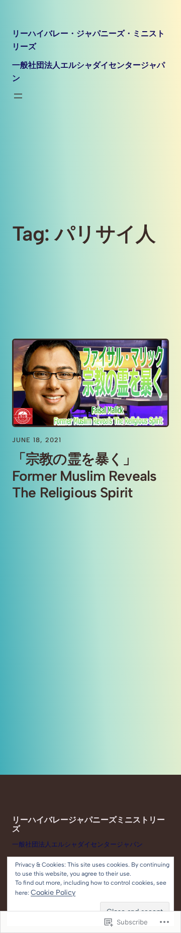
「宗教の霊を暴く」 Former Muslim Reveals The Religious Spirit (84, 476)
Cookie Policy (53, 892)
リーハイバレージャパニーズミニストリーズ (88, 824)
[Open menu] (18, 96)
